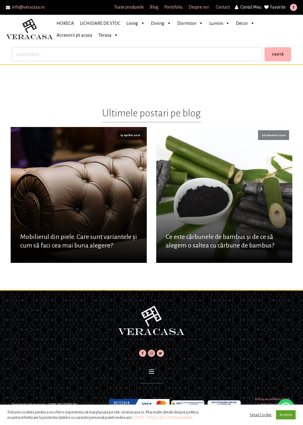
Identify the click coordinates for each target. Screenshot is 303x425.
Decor (242, 23)
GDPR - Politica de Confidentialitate (163, 417)
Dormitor (186, 23)
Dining (158, 23)
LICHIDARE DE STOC (100, 23)
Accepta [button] (286, 415)
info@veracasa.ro (28, 7)
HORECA (65, 23)
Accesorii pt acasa (74, 35)
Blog (154, 7)
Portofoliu (173, 7)
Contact (223, 7)
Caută (278, 54)
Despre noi (199, 7)
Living (132, 23)
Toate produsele (129, 7)
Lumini (216, 23)
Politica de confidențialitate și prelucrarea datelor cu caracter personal (272, 404)
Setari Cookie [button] (261, 415)
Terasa (105, 35)
